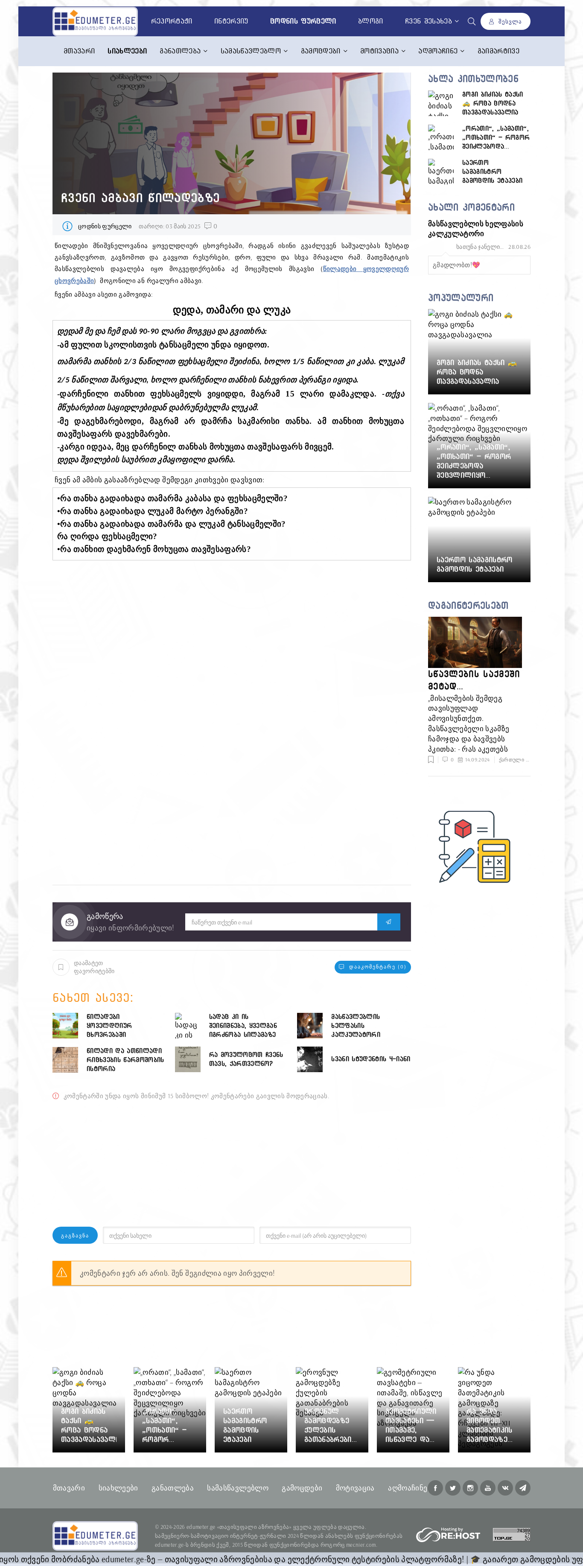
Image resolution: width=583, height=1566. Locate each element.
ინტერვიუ (231, 20)
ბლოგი (370, 20)
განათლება (180, 50)
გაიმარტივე (498, 50)
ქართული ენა (516, 759)
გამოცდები (321, 50)
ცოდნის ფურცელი (105, 226)
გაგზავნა (75, 1235)
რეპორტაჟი (171, 20)
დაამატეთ (94, 966)
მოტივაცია (379, 50)
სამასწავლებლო (251, 50)
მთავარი (79, 50)
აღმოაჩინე (438, 50)
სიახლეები (118, 1487)
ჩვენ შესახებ (428, 20)
